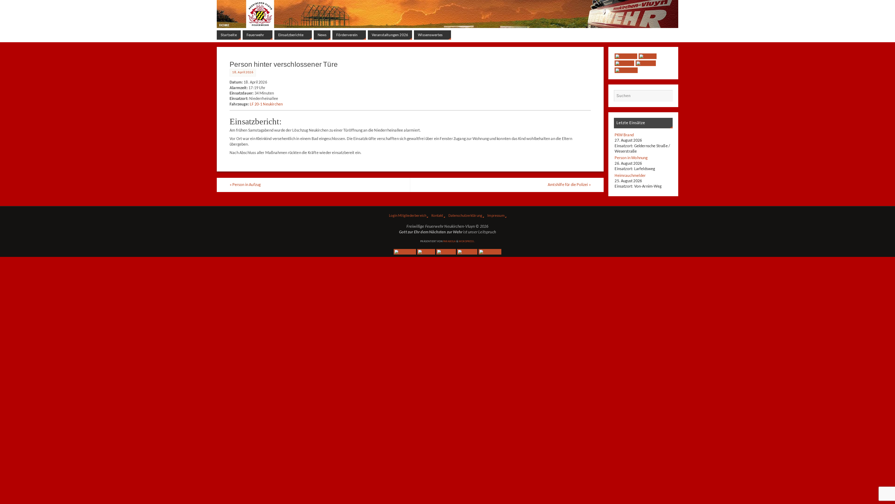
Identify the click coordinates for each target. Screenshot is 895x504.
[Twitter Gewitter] (648, 56)
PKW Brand (624, 135)
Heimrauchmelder (630, 176)
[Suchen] (666, 95)
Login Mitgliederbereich (407, 216)
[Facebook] (626, 56)
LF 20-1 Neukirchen (266, 104)
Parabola (449, 241)
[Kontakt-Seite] (624, 63)
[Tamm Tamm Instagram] (626, 70)
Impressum (496, 216)
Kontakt (437, 216)
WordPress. (467, 241)
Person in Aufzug (245, 185)
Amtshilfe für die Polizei (569, 185)
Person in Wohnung (631, 158)
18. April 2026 (242, 72)
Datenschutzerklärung (465, 216)
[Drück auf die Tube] (646, 63)
